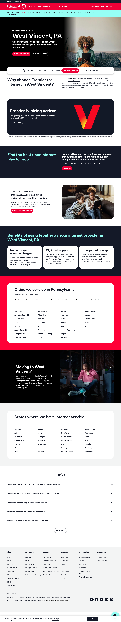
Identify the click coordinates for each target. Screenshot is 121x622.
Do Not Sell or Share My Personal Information (55, 601)
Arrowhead (65, 311)
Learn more (12, 15)
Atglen (63, 334)
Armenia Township (45, 334)
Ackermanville (19, 319)
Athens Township (91, 311)
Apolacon (41, 323)
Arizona (17, 433)
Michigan (41, 437)
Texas (87, 437)
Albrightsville (19, 334)
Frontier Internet (74, 81)
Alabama (17, 429)
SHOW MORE (60, 530)
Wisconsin (89, 452)
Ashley (63, 323)
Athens (64, 337)
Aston (63, 326)
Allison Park (42, 315)
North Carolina (67, 437)
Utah (86, 440)
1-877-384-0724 (41, 54)
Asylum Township (68, 330)
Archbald (41, 330)
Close (92, 618)
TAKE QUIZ (67, 168)
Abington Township (22, 315)
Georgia (17, 448)
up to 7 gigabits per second (77, 83)
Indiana (40, 429)
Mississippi (42, 444)
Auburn (87, 315)
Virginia (88, 444)
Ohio (63, 444)
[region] (60, 619)
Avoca (87, 323)
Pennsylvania (66, 448)
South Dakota (90, 429)
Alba (16, 323)
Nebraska (41, 448)
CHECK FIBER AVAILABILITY (22, 211)
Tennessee (89, 433)
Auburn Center (90, 319)
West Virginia (90, 448)
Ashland (64, 319)
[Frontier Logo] (16, 6)
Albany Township (21, 330)
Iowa (40, 433)
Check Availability (21, 54)
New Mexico (66, 429)
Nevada (41, 452)
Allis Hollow (42, 311)
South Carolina (67, 452)
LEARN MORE (16, 123)
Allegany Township (21, 337)
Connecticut (19, 440)
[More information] (93, 12)
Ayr (86, 326)
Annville (41, 319)
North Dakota (66, 440)
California (18, 437)
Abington (18, 311)
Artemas (64, 315)
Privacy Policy (55, 620)
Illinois (16, 452)
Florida (17, 444)
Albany (17, 326)
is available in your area (76, 87)
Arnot (40, 337)
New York (65, 433)
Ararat (40, 326)
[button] (111, 13)
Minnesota (42, 440)
